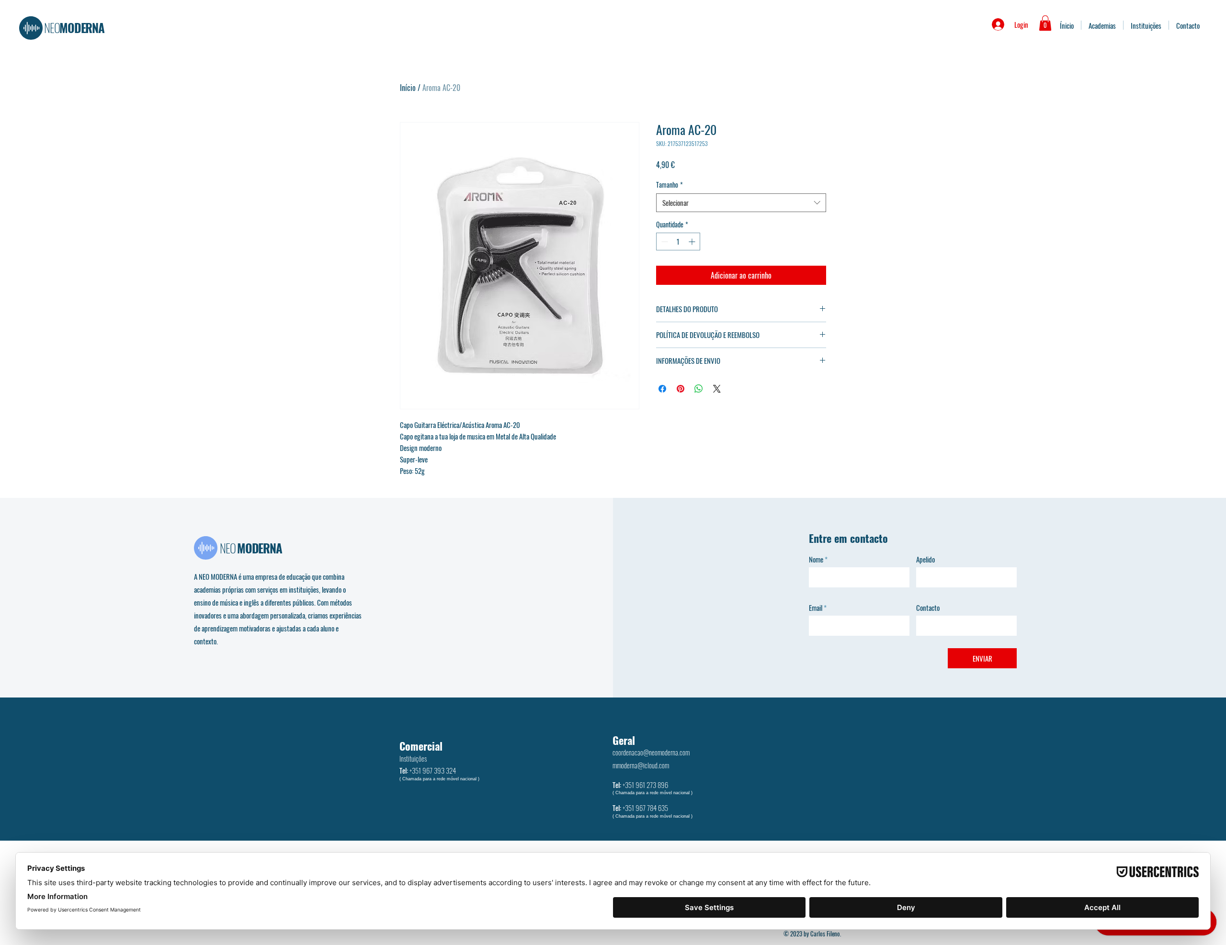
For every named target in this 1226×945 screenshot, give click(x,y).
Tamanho (669, 185)
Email (815, 607)
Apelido (925, 559)
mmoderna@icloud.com (641, 765)
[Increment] (693, 241)
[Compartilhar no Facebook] (662, 388)
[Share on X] (717, 388)
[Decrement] (664, 241)
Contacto (928, 607)
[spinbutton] (678, 241)
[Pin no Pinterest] (680, 388)
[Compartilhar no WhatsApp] (698, 388)
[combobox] (741, 202)
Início (408, 87)
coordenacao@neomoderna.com (651, 752)
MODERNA (74, 27)
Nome (816, 559)
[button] (1045, 23)
